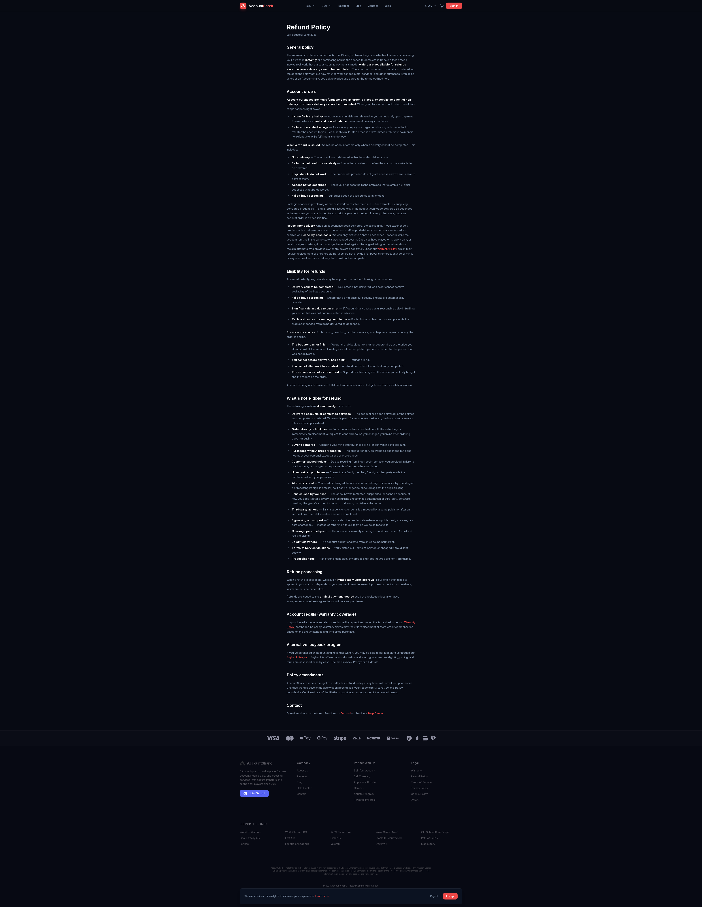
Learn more (322, 896)
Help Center (375, 713)
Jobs (387, 5)
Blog (358, 5)
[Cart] (442, 6)
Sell (324, 6)
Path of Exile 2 (429, 838)
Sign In (454, 5)
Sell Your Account (364, 770)
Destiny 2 (381, 843)
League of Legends (297, 843)
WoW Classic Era (341, 832)
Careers (359, 788)
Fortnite (244, 843)
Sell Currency (362, 776)
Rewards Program (364, 799)
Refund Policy (419, 776)
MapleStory (428, 843)
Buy (308, 6)
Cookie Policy (419, 793)
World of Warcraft (250, 832)
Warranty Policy (387, 249)
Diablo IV (336, 838)
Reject (434, 896)
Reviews (302, 776)
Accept (450, 896)
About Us (302, 770)
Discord (346, 713)
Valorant (335, 843)
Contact (373, 5)
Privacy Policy (419, 788)
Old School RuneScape (435, 832)
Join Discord (257, 793)
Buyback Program (298, 657)
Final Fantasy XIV (250, 838)
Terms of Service (421, 782)
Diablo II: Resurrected (389, 838)
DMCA (414, 799)
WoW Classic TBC (296, 832)
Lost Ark (290, 838)
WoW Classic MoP (387, 832)
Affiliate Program (364, 793)
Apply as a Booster (365, 782)
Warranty (416, 770)
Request (343, 5)
